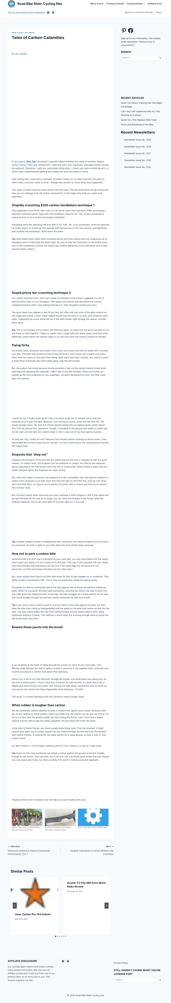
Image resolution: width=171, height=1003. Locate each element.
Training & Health (115, 3)
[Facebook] (48, 12)
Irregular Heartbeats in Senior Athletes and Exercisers (91, 850)
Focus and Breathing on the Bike (137, 124)
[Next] (107, 906)
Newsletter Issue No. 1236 (137, 160)
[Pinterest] (53, 12)
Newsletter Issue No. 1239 (137, 140)
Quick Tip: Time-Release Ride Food (138, 120)
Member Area (155, 3)
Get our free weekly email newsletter (26, 12)
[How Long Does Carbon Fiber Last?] (93, 817)
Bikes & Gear (97, 3)
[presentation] (34, 892)
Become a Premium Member (139, 12)
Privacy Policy (121, 963)
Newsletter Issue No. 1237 (137, 153)
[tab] (55, 936)
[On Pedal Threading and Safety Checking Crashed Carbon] (60, 817)
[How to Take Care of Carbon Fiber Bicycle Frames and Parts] (27, 817)
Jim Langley (29, 33)
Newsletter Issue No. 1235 (137, 167)
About (159, 12)
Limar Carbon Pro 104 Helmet (33, 914)
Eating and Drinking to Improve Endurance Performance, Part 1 (29, 850)
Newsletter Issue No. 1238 (137, 146)
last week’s (25, 161)
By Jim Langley (19, 53)
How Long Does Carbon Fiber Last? (92, 827)
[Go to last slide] (15, 906)
